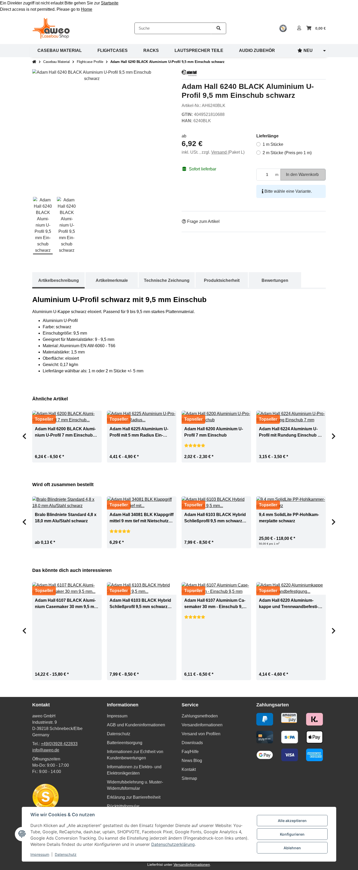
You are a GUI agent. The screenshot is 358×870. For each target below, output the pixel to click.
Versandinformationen (202, 725)
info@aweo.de (45, 750)
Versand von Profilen (201, 734)
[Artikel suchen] (218, 28)
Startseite (109, 3)
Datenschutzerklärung (173, 844)
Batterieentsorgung (124, 742)
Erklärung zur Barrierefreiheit (133, 797)
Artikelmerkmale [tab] (112, 280)
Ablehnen (292, 848)
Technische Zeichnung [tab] (166, 280)
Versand (219, 152)
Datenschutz (66, 854)
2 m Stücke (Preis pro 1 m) (287, 153)
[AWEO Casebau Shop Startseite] (51, 28)
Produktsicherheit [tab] (222, 280)
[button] (299, 28)
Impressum (39, 854)
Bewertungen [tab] (275, 280)
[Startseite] (34, 62)
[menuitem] (60, 50)
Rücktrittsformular (123, 806)
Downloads (192, 742)
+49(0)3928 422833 (59, 744)
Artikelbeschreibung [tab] (58, 280)
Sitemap (189, 778)
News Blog (192, 760)
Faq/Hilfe (190, 751)
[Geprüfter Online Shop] (283, 28)
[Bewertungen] (194, 445)
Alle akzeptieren (292, 820)
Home (86, 9)
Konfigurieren (292, 834)
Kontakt (189, 769)
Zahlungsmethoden (200, 716)
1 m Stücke (273, 144)
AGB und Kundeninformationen (136, 725)
